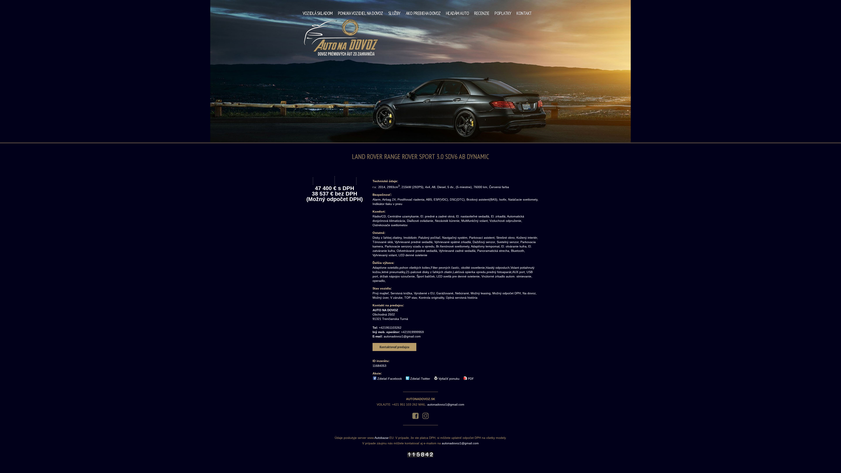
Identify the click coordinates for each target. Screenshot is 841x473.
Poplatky (503, 13)
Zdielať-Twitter (420, 378)
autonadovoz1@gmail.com (402, 336)
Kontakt (524, 13)
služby (394, 13)
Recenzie (481, 13)
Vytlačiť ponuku (448, 378)
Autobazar (382, 437)
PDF (471, 378)
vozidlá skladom (318, 13)
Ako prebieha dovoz (423, 13)
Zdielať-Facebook (389, 378)
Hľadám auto (457, 13)
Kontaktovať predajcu (394, 347)
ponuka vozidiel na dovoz (360, 13)
